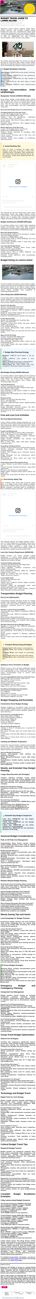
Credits (7, 1293)
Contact (7, 1294)
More (4, 1287)
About (6, 1292)
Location (16, 1292)
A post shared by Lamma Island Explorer (18, 536)
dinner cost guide (16, 1260)
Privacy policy (25, 1293)
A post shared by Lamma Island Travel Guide (18, 207)
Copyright (28, 1292)
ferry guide (14, 1258)
